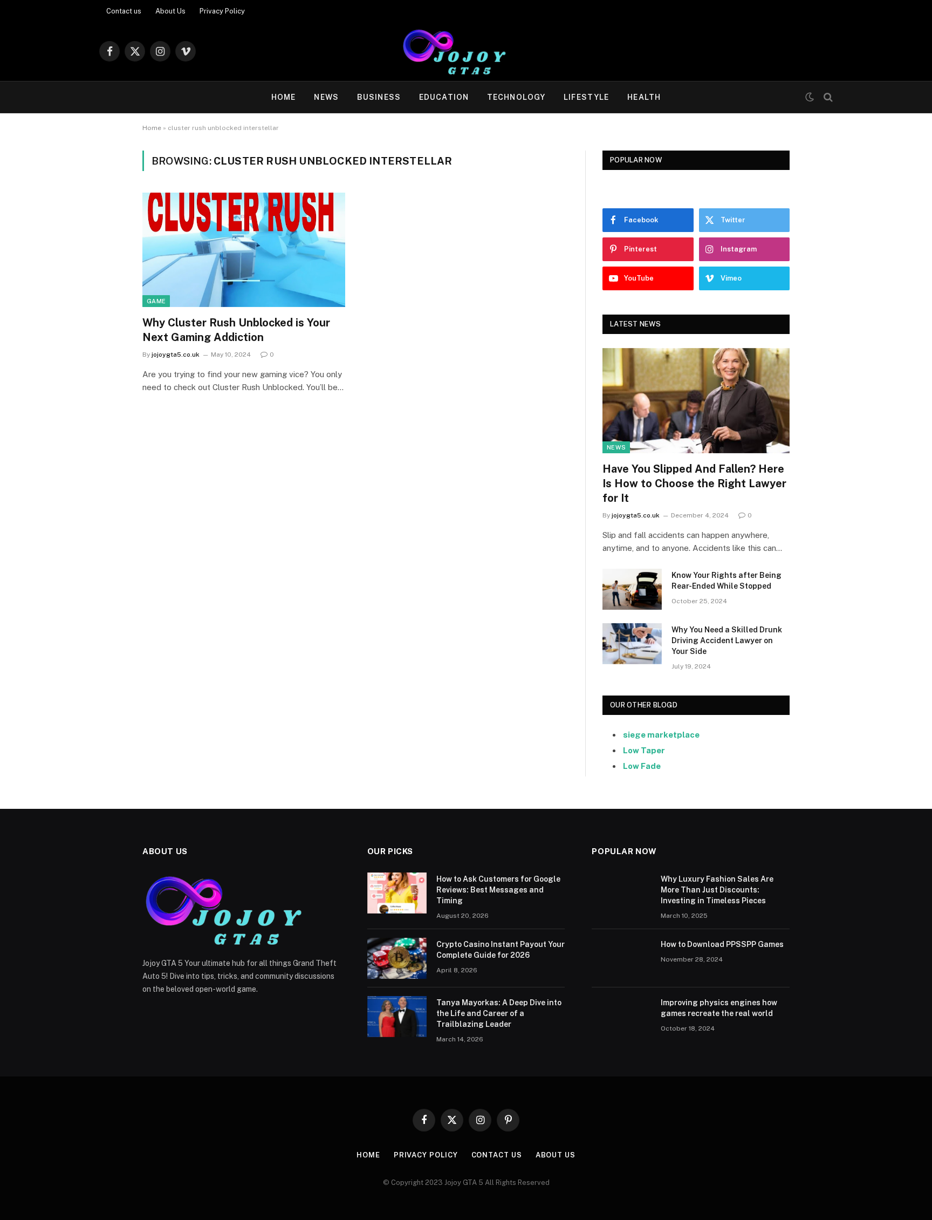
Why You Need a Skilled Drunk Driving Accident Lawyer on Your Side (726, 640)
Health (644, 97)
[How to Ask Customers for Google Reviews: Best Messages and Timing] (397, 893)
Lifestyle (586, 97)
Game (156, 301)
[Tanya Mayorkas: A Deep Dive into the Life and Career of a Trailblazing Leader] (397, 1016)
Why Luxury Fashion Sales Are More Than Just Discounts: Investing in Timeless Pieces (717, 890)
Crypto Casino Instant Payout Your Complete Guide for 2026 (500, 949)
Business (379, 97)
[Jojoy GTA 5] (466, 51)
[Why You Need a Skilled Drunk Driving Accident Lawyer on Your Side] (632, 643)
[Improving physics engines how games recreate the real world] (621, 1016)
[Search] (827, 97)
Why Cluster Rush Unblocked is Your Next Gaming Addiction (236, 330)
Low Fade (642, 766)
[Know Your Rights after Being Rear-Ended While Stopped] (632, 589)
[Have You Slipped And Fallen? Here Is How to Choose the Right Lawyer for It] (696, 400)
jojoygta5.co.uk (176, 354)
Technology (516, 97)
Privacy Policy (222, 11)
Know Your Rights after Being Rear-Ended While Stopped (726, 580)
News (326, 97)
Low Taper (644, 750)
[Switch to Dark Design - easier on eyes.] (810, 97)
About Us (170, 11)
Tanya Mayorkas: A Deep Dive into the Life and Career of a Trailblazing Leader (498, 1013)
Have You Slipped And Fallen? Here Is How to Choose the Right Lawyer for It (694, 483)
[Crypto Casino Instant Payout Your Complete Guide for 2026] (397, 958)
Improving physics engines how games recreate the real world (719, 1008)
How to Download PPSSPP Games (722, 944)
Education (444, 97)
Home (283, 97)
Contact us (123, 11)
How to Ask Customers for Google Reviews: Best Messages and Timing (498, 890)
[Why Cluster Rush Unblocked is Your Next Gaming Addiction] (243, 250)
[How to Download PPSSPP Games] (621, 958)
